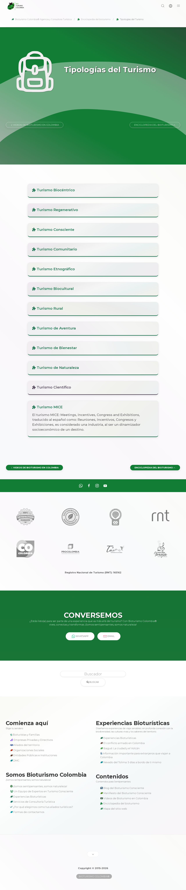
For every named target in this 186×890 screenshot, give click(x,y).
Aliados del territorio (26, 745)
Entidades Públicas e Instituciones (35, 755)
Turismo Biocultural (55, 288)
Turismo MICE (49, 407)
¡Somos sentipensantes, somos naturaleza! (40, 786)
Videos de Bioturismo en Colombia (125, 798)
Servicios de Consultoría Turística (34, 801)
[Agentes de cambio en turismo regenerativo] (15, 6)
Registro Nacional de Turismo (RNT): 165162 (93, 572)
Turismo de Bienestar (56, 348)
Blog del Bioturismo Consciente (123, 788)
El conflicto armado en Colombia (124, 743)
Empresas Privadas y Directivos (33, 739)
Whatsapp (81, 636)
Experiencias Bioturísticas (119, 738)
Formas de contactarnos (28, 812)
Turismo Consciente (55, 229)
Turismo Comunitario (56, 249)
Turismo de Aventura (56, 328)
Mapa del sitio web (115, 808)
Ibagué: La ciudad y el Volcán (121, 748)
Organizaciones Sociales (28, 750)
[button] (162, 6)
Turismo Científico (53, 387)
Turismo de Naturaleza (57, 367)
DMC (16, 760)
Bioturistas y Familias (26, 734)
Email (111, 636)
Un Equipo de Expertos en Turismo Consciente (43, 791)
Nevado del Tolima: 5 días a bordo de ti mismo (132, 762)
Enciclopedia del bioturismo (121, 803)
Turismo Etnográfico (55, 269)
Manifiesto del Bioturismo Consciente (127, 793)
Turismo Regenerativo (57, 210)
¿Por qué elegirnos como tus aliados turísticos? (42, 806)
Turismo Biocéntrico (55, 190)
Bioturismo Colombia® (94, 876)
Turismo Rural (49, 308)
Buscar (94, 682)
